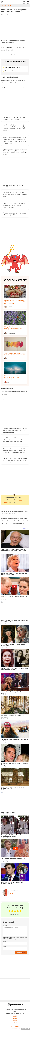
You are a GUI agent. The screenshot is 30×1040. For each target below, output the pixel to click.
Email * (4, 946)
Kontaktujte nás (15, 1026)
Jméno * (4, 941)
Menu (28, 3)
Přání (15, 1023)
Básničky (9, 5)
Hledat (24, 3)
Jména (15, 1020)
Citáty (15, 1018)
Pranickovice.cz (4, 5)
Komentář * (5, 925)
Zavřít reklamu (25, 1028)
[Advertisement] (15, 28)
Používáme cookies (15, 1028)
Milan (11, 893)
